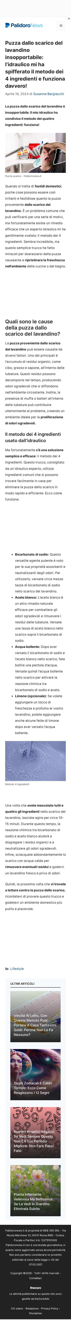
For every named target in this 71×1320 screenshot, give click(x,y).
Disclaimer (35, 1313)
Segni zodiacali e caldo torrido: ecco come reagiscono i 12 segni (33, 1088)
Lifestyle (17, 969)
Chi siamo (17, 1308)
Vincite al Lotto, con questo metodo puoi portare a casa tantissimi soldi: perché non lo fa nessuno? (35, 1025)
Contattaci (35, 1278)
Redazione (32, 1308)
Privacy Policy (49, 1308)
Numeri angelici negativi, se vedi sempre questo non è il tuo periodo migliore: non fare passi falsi (34, 1141)
